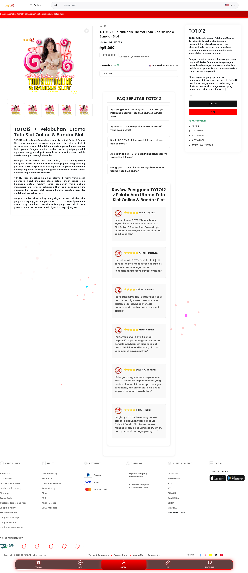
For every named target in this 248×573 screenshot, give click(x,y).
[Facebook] (200, 555)
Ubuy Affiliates (49, 507)
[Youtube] (210, 555)
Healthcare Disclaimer (11, 527)
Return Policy (48, 488)
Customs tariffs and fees (13, 502)
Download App (50, 473)
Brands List (47, 478)
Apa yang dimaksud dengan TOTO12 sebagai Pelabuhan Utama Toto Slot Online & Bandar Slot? (136, 113)
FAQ (44, 498)
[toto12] (9, 5)
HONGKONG (174, 478)
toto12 (102, 26)
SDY (169, 488)
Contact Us (6, 478)
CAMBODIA (173, 498)
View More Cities (176, 512)
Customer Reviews (51, 483)
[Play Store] (236, 479)
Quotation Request (10, 483)
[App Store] (218, 479)
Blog (44, 493)
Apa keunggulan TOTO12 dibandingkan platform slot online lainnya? (138, 155)
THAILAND (173, 473)
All (55, 5)
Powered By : (106, 65)
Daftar (124, 567)
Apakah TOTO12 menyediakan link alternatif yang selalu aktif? (136, 128)
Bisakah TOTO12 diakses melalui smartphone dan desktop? (136, 142)
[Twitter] (216, 555)
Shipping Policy (8, 507)
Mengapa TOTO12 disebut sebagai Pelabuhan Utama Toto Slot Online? (137, 169)
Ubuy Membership (9, 517)
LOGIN (213, 112)
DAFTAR (213, 103)
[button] (86, 30)
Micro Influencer (8, 512)
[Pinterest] (221, 555)
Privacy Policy (121, 555)
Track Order (6, 498)
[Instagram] (205, 555)
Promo (38, 567)
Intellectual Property (11, 488)
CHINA (171, 502)
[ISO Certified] (52, 546)
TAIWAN (172, 493)
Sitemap (4, 493)
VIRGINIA (172, 507)
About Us (5, 473)
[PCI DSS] (6, 546)
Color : (107, 73)
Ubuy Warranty (8, 522)
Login (80, 567)
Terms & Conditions (98, 555)
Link (167, 567)
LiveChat (209, 567)
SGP (170, 483)
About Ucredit (49, 502)
